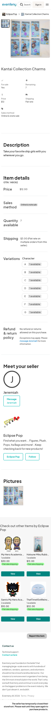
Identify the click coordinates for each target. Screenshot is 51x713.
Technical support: (10, 653)
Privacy (30, 695)
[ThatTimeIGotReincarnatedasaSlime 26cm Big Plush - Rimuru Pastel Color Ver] (38, 602)
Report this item (36, 636)
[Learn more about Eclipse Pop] (11, 421)
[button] (24, 4)
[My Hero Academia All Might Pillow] (12, 556)
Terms (23, 695)
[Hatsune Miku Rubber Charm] (38, 556)
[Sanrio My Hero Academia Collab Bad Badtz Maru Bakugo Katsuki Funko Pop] (12, 602)
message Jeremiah (28, 341)
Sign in (38, 4)
